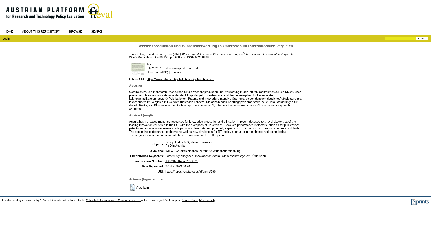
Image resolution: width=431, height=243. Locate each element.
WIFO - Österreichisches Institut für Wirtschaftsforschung (202, 151)
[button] (132, 187)
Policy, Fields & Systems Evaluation (189, 142)
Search (97, 31)
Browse (75, 31)
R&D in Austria (175, 145)
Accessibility (207, 200)
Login (6, 38)
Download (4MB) (157, 72)
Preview (176, 72)
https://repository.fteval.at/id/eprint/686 (190, 171)
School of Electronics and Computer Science (113, 200)
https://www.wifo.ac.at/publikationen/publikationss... (180, 79)
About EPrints (190, 200)
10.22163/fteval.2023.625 (181, 161)
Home (8, 31)
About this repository (41, 31)
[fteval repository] (62, 20)
